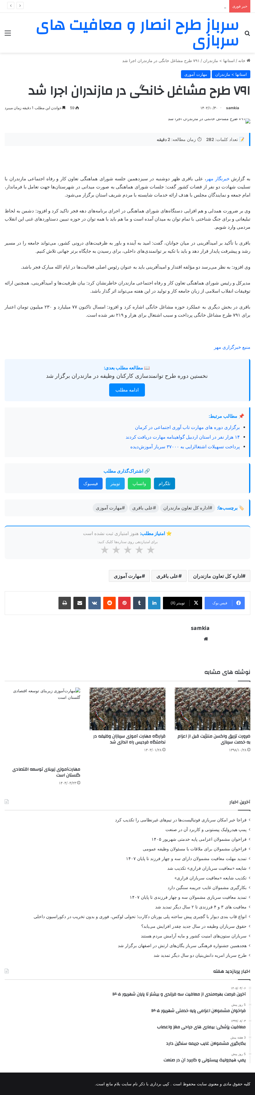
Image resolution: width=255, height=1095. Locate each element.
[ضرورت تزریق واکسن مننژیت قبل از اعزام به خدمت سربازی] (212, 709)
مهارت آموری (195, 74)
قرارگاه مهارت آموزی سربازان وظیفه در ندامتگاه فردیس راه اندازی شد (129, 739)
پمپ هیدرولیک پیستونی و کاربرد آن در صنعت (206, 829)
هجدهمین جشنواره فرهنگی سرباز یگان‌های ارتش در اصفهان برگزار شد (182, 945)
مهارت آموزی (128, 576)
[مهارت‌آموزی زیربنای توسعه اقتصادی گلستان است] (42, 725)
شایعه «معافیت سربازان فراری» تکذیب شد (207, 868)
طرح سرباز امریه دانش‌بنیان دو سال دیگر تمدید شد (200, 955)
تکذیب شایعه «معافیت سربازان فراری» (210, 877)
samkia (232, 107)
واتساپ (139, 483)
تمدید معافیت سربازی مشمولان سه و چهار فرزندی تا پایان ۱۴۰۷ (188, 897)
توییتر (115, 483)
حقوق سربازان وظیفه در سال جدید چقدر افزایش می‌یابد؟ (194, 926)
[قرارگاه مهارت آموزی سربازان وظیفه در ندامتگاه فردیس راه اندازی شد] (127, 709)
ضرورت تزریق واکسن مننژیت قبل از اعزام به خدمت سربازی (214, 739)
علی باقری (167, 576)
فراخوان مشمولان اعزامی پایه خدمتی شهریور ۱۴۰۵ (181, 6)
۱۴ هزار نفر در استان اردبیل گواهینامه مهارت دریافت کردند (183, 437)
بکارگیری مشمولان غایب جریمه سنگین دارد (207, 887)
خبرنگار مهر (218, 179)
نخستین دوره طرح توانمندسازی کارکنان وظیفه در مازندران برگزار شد (127, 375)
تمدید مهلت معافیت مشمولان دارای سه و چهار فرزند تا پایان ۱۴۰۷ (186, 858)
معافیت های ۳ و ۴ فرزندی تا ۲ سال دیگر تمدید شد (201, 906)
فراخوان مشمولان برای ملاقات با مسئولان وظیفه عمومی (195, 848)
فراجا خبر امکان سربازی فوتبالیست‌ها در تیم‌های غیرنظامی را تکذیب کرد (181, 819)
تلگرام (164, 483)
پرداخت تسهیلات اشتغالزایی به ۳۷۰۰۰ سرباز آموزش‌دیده (185, 447)
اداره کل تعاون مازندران (217, 576)
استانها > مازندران (219, 60)
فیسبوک (90, 483)
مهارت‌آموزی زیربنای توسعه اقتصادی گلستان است (46, 772)
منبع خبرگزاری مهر (232, 347)
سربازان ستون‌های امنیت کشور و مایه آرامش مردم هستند (194, 935)
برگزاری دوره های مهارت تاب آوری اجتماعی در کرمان (187, 427)
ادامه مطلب (127, 390)
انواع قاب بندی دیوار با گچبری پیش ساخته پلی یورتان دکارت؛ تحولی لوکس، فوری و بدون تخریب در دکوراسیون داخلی (140, 916)
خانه (242, 60)
